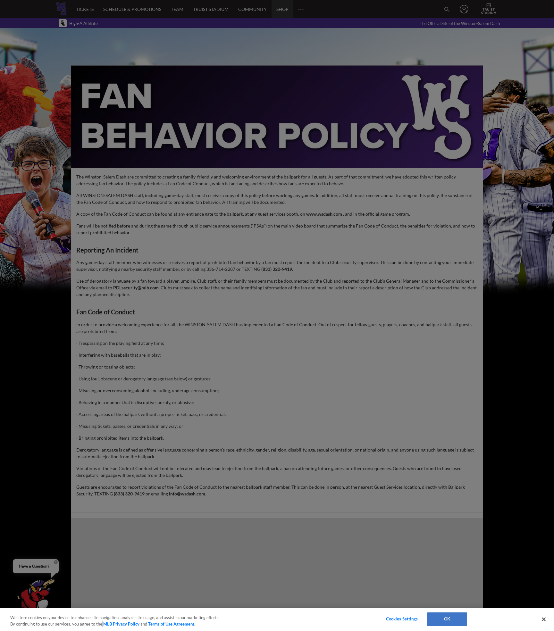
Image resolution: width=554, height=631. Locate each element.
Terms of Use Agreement (171, 624)
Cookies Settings (402, 618)
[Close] (544, 619)
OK (447, 618)
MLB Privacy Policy (121, 624)
